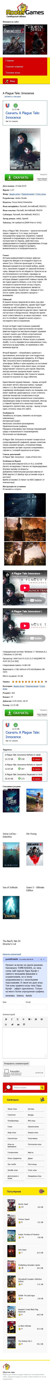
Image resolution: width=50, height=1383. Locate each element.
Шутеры (31, 1109)
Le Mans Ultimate (24, 1326)
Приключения (28, 194)
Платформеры (13, 1121)
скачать (38, 759)
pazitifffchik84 (12, 959)
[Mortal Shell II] (36, 39)
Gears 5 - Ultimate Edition (35, 889)
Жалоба (29, 995)
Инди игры (12, 1132)
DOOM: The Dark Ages (26, 1295)
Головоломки (13, 1152)
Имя (4, 1002)
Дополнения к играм (13, 1177)
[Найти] (42, 1087)
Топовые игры (13, 72)
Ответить (20, 995)
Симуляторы (12, 1138)
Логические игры (34, 1144)
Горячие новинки (14, 66)
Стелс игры (41, 194)
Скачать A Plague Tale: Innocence (23, 115)
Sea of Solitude (10, 887)
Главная (10, 60)
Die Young (31, 833)
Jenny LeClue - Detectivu (10, 835)
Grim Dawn (22, 1250)
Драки (30, 1158)
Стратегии (12, 1115)
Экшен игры (14, 194)
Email (28, 1002)
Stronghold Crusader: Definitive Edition (30, 1280)
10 (41, 681)
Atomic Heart (23, 1204)
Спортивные (32, 1138)
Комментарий (9, 1014)
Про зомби (12, 1164)
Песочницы (32, 1164)
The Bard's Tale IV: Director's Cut (12, 942)
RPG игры (31, 1121)
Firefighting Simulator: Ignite (29, 1265)
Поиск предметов (14, 1158)
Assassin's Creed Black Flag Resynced (28, 1310)
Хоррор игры (33, 1132)
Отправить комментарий (16, 1063)
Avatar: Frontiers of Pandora (28, 1234)
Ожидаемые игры (34, 1176)
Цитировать (10, 995)
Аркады (31, 1115)
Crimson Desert (23, 1219)
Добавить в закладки (12, 96)
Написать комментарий (12, 954)
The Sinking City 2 (25, 1341)
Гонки (10, 1126)
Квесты (30, 1152)
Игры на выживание (12, 1145)
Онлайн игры (13, 1170)
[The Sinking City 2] (14, 39)
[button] (6, 1019)
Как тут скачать (12, 121)
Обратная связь (9, 1372)
